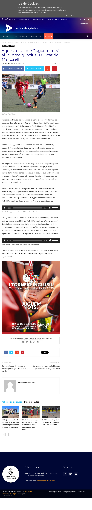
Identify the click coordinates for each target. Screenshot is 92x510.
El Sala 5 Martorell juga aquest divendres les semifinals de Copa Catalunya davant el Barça (30, 424)
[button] (87, 36)
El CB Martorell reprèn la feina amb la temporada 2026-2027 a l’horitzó (50, 422)
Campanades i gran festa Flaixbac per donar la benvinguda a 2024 (46, 367)
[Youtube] (88, 19)
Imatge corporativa (53, 19)
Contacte (64, 19)
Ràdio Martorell (36, 36)
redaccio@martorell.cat (46, 481)
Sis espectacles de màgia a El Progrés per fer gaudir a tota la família (14, 368)
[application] (31, 207)
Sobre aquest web (38, 19)
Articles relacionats (12, 402)
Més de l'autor (31, 402)
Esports (12, 46)
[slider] (55, 207)
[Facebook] (80, 19)
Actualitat (6, 36)
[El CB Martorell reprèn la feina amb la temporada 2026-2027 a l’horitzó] (51, 412)
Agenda (47, 36)
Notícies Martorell (11, 63)
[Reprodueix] (5, 208)
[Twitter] (84, 19)
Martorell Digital (20, 36)
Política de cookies (39, 13)
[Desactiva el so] (50, 208)
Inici (3, 42)
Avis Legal (12, 494)
